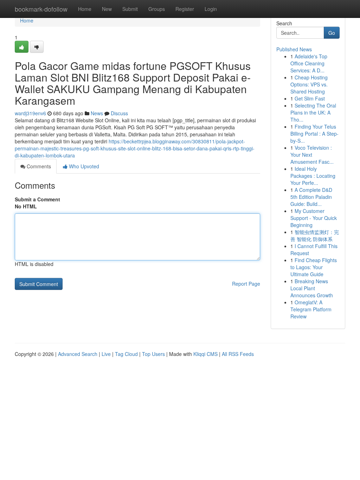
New (107, 8)
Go (331, 32)
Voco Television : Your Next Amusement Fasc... (312, 154)
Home (84, 8)
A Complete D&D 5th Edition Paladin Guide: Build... (311, 196)
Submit (130, 8)
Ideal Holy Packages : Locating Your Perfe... (312, 175)
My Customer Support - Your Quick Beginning (313, 217)
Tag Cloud (126, 353)
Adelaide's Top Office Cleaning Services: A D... (308, 63)
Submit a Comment (37, 199)
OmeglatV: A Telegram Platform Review (311, 309)
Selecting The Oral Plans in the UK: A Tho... (313, 112)
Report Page (246, 283)
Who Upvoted (83, 166)
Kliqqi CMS (205, 353)
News (97, 113)
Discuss (119, 113)
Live (106, 353)
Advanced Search (77, 353)
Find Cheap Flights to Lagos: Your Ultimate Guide (313, 267)
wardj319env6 (30, 113)
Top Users (153, 353)
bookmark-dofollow (41, 8)
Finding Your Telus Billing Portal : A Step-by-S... (314, 133)
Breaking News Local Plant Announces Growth (311, 288)
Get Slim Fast (310, 98)
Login (211, 8)
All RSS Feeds (238, 353)
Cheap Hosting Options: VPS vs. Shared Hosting (309, 84)
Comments (38, 166)
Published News (294, 49)
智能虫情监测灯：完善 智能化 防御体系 (314, 235)
